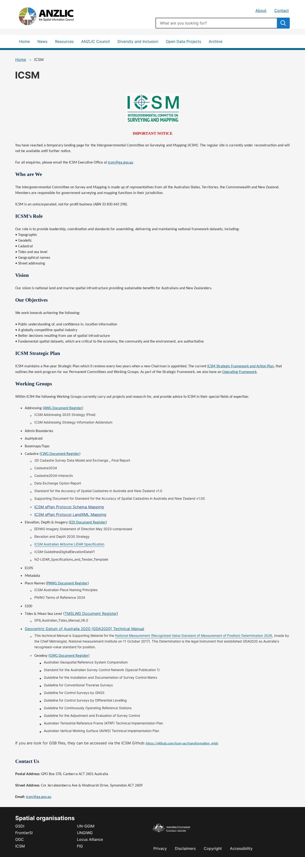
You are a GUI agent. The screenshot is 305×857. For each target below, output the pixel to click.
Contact (281, 10)
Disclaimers (185, 848)
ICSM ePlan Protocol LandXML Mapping (70, 514)
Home (24, 41)
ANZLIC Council (95, 41)
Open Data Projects (183, 41)
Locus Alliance (90, 839)
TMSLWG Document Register (91, 613)
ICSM (20, 846)
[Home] (51, 17)
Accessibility (241, 848)
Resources (64, 41)
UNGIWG (85, 832)
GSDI (19, 826)
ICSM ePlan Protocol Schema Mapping (69, 506)
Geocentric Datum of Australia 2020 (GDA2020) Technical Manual (84, 628)
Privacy (160, 848)
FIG (80, 846)
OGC (19, 839)
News (42, 41)
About (260, 10)
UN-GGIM (85, 826)
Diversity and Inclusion (137, 41)
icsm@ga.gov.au (38, 797)
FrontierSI (24, 832)
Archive (215, 41)
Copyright (213, 848)
